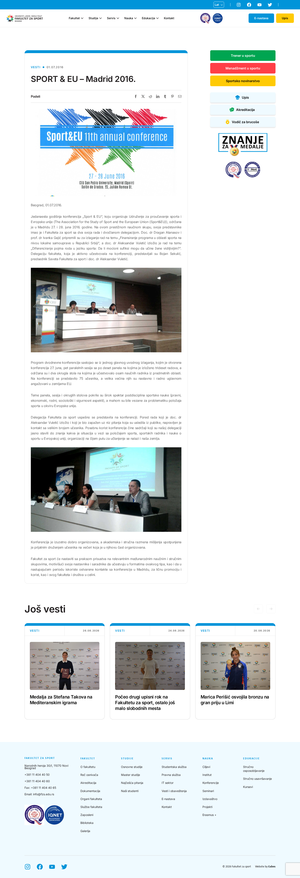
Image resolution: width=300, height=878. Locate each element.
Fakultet (74, 18)
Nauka (128, 18)
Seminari (208, 791)
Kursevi (248, 787)
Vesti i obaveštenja (174, 791)
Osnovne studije (131, 767)
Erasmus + (209, 815)
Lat (217, 4)
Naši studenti (130, 791)
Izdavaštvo (209, 799)
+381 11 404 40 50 (37, 774)
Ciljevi (206, 767)
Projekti (207, 807)
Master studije (130, 774)
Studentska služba (174, 767)
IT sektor (167, 782)
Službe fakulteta (91, 807)
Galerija (85, 831)
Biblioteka (86, 822)
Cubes (272, 866)
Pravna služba (171, 774)
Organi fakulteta (91, 799)
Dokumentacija (90, 791)
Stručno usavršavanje (257, 778)
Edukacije (148, 18)
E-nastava (168, 799)
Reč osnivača (89, 774)
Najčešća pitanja (132, 782)
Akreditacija (88, 782)
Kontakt (169, 18)
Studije (93, 18)
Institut (207, 774)
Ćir (217, 11)
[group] (64, 671)
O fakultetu (87, 767)
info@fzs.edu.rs (43, 794)
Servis (111, 18)
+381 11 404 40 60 (37, 781)
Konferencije (210, 782)
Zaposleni (86, 815)
